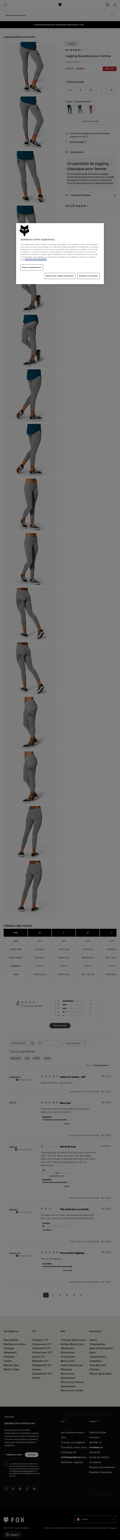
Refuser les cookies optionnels (60, 276)
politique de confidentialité (35, 259)
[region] (60, 253)
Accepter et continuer (88, 276)
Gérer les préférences (31, 267)
